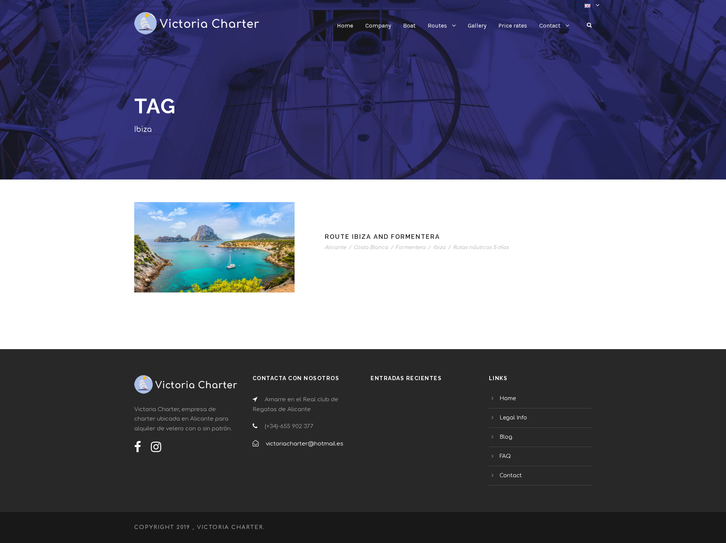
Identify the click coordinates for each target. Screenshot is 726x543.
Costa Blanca (371, 247)
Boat (409, 25)
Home (345, 25)
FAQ (505, 456)
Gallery (477, 25)
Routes (437, 25)
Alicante (335, 247)
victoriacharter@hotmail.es (304, 444)
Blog (506, 437)
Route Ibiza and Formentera (382, 236)
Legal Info (513, 418)
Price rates (512, 25)
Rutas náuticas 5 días (481, 247)
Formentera (410, 247)
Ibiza (439, 247)
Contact (549, 25)
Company (378, 25)
